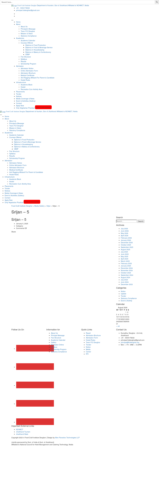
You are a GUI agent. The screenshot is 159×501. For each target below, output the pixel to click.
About (18, 24)
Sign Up (13, 497)
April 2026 (124, 235)
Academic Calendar (28, 40)
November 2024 (127, 270)
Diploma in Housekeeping (34, 50)
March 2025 (125, 261)
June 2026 (125, 231)
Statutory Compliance (29, 36)
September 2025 (127, 247)
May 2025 (124, 256)
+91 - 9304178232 (23, 8)
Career (88, 351)
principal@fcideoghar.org (130, 342)
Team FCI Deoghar (28, 31)
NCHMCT (19, 429)
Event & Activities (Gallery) (26, 101)
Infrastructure (21, 82)
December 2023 (127, 284)
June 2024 (125, 282)
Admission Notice (27, 68)
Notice (123, 291)
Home (18, 22)
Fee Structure (26, 57)
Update (123, 293)
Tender (18, 94)
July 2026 (124, 228)
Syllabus (24, 59)
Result (88, 333)
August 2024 (125, 277)
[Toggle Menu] (12, 20)
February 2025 (126, 263)
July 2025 (124, 252)
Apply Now (20, 105)
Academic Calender (58, 340)
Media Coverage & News (25, 98)
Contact (19, 103)
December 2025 (127, 242)
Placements (20, 91)
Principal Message (57, 335)
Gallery (53, 342)
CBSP (27, 54)
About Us (24, 26)
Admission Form (92, 338)
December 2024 (127, 268)
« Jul (118, 326)
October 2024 (126, 273)
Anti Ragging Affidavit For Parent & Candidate (37, 77)
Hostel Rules (25, 80)
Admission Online (57, 344)
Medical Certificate (27, 75)
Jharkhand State (22, 434)
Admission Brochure (28, 73)
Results (23, 61)
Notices (19, 96)
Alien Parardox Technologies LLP (67, 437)
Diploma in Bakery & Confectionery (38, 52)
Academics (20, 38)
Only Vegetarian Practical (33, 108)
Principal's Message (28, 29)
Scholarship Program (28, 64)
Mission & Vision (27, 33)
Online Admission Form (29, 71)
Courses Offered (27, 43)
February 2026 (126, 238)
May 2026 (124, 233)
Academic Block (26, 84)
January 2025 (126, 266)
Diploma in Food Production (35, 45)
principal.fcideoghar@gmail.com (28, 10)
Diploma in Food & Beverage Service (38, 47)
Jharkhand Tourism (23, 432)
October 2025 (126, 245)
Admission (20, 66)
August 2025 (125, 249)
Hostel (23, 87)
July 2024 (124, 280)
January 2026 (126, 240)
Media (88, 349)
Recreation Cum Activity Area (31, 89)
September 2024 (127, 275)
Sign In (18, 497)
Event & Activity (126, 300)
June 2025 (125, 254)
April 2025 (124, 259)
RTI (87, 354)
